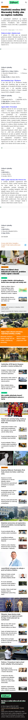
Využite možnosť (10, 708)
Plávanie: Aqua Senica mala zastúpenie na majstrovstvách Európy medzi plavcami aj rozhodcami (11, 617)
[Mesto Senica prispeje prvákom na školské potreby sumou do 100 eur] (23, 641)
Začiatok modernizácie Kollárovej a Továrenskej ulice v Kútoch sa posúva (8, 688)
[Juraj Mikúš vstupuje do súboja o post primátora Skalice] (14, 559)
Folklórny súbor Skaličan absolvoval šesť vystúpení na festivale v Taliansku (8, 546)
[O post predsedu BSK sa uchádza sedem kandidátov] (23, 532)
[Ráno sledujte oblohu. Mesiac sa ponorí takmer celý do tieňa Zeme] (23, 387)
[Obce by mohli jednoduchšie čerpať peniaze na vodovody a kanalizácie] (23, 501)
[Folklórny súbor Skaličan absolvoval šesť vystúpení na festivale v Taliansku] (23, 547)
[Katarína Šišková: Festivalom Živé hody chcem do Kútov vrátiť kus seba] (14, 458)
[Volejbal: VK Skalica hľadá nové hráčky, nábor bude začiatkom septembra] (23, 372)
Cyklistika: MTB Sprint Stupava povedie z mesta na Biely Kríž (12, 365)
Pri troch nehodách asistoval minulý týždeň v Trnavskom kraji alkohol (8, 583)
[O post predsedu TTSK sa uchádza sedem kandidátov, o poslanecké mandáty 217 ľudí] (23, 445)
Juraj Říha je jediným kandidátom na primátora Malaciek (8, 539)
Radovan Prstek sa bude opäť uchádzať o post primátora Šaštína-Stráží (8, 576)
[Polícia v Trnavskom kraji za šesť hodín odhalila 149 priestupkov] (14, 653)
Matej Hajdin (11, 29)
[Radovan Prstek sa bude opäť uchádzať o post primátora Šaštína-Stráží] (23, 576)
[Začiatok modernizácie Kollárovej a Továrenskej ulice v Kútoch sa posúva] (23, 688)
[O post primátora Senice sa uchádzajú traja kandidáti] (23, 437)
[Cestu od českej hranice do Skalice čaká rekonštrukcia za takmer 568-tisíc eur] (23, 633)
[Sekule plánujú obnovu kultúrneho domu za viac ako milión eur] (23, 299)
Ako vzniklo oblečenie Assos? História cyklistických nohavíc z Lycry (12, 397)
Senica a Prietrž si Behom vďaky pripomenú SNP (14, 338)
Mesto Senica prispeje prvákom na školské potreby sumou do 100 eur (9, 640)
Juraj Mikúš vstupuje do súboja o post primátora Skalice (13, 569)
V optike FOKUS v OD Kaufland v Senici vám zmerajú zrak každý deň (14, 281)
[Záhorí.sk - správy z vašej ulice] (14, 2)
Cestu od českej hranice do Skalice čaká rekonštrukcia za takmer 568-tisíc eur (9, 633)
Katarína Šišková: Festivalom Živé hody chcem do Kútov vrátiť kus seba (13, 472)
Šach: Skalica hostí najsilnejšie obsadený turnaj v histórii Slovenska (9, 669)
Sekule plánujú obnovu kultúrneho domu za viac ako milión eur (8, 299)
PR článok (4, 277)
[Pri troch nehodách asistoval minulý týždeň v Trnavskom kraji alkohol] (23, 583)
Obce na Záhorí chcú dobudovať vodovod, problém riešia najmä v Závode (13, 272)
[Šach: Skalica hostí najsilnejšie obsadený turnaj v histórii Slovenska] (23, 670)
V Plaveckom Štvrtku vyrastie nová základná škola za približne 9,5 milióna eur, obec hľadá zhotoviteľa (8, 679)
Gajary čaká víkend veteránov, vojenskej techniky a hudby (12, 332)
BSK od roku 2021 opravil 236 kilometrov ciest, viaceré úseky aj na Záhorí (8, 625)
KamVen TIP (4, 329)
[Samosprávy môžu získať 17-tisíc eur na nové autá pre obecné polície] (23, 379)
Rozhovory (4, 467)
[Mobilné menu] (2, 2)
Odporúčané (5, 6)
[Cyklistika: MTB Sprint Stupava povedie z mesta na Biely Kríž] (14, 355)
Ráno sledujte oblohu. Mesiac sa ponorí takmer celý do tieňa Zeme (8, 386)
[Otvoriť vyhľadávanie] (26, 2)
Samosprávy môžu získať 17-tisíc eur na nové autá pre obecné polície (9, 379)
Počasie (4, 304)
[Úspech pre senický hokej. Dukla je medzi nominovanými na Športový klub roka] (14, 409)
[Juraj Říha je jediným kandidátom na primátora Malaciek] (23, 539)
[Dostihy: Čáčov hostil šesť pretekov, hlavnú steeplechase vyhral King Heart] (23, 592)
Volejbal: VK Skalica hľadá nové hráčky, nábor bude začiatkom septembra (8, 371)
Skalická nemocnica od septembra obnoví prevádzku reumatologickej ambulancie (13, 525)
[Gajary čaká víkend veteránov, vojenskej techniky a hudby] (14, 320)
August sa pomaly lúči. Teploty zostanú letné (13, 311)
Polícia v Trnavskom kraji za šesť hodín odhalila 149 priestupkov (12, 663)
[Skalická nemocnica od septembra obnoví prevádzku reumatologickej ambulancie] (14, 513)
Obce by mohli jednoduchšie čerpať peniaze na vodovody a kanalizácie (9, 501)
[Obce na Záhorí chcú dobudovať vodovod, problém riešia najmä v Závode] (14, 257)
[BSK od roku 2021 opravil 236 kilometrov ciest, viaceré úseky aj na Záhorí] (23, 626)
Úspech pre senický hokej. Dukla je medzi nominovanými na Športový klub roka (13, 420)
